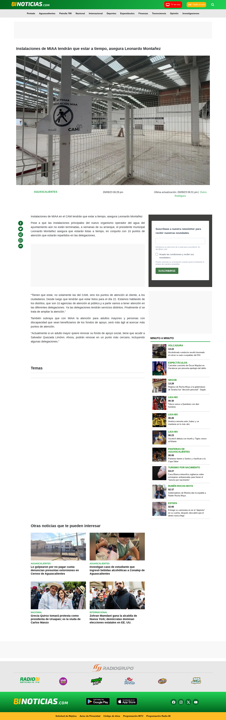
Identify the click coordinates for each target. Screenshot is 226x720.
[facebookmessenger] (20, 246)
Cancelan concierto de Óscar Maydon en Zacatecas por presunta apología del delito (187, 366)
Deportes (111, 13)
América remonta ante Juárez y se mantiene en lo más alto (183, 422)
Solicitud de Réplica (66, 716)
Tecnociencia (159, 13)
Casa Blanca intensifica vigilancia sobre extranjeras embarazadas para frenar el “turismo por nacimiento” (186, 477)
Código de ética (111, 716)
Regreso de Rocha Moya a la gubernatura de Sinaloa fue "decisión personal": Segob (187, 388)
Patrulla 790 (65, 13)
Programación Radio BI (158, 716)
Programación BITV (133, 716)
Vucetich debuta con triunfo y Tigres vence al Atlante (187, 440)
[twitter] (20, 228)
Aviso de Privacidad (90, 716)
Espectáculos (127, 13)
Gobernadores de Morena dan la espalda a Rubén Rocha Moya (187, 494)
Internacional (96, 13)
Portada (31, 13)
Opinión (174, 13)
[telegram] (20, 234)
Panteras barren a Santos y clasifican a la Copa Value (187, 460)
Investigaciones (190, 13)
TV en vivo (175, 4)
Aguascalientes (47, 13)
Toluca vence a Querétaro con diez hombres (183, 405)
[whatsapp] (20, 240)
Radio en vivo (199, 4)
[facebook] (20, 223)
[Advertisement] (113, 30)
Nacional (80, 13)
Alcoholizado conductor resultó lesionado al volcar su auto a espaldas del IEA (186, 353)
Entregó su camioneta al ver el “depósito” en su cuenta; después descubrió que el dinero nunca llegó (186, 513)
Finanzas (143, 13)
